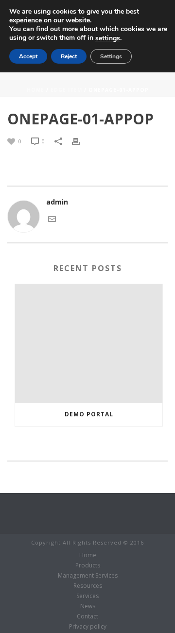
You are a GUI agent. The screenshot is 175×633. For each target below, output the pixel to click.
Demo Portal (89, 414)
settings (107, 38)
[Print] (80, 140)
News (87, 606)
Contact (87, 616)
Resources (87, 586)
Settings (111, 56)
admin (57, 201)
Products (87, 565)
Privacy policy (87, 627)
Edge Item (66, 89)
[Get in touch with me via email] (52, 217)
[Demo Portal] (88, 343)
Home (35, 89)
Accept (28, 56)
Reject (69, 56)
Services (87, 596)
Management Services (88, 576)
